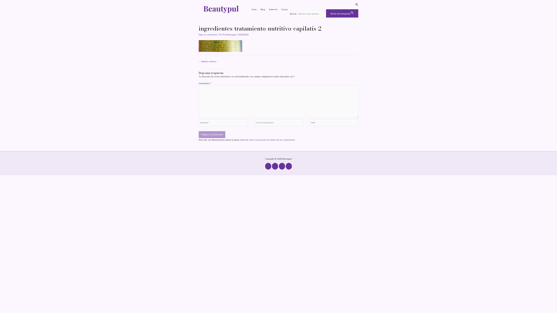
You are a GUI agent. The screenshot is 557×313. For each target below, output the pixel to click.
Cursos (284, 9)
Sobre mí (273, 9)
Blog (263, 9)
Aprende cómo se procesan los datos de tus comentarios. (267, 140)
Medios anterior (208, 61)
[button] (324, 5)
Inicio (254, 9)
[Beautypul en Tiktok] (282, 166)
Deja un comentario (208, 34)
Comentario (205, 83)
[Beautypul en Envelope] (289, 166)
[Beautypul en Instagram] (268, 166)
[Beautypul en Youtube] (275, 166)
